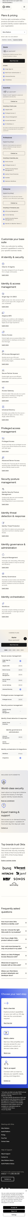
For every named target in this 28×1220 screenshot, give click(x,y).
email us (3, 1173)
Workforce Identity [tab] (7, 40)
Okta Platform (5, 1128)
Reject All (14, 1211)
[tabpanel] (14, 566)
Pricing (3, 1135)
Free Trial (4, 1138)
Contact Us (4, 1157)
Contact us (7, 1179)
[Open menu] (24, 6)
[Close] (26, 1191)
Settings (14, 1214)
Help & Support (5, 1153)
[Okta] (6, 7)
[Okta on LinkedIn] (9, 1188)
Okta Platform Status (7, 1160)
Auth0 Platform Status (7, 1163)
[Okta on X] (5, 1188)
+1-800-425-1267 (15, 1173)
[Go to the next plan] (25, 638)
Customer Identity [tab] (17, 40)
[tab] (5, 650)
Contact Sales (5, 1141)
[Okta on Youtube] (2, 1188)
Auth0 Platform (5, 1131)
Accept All (14, 1207)
